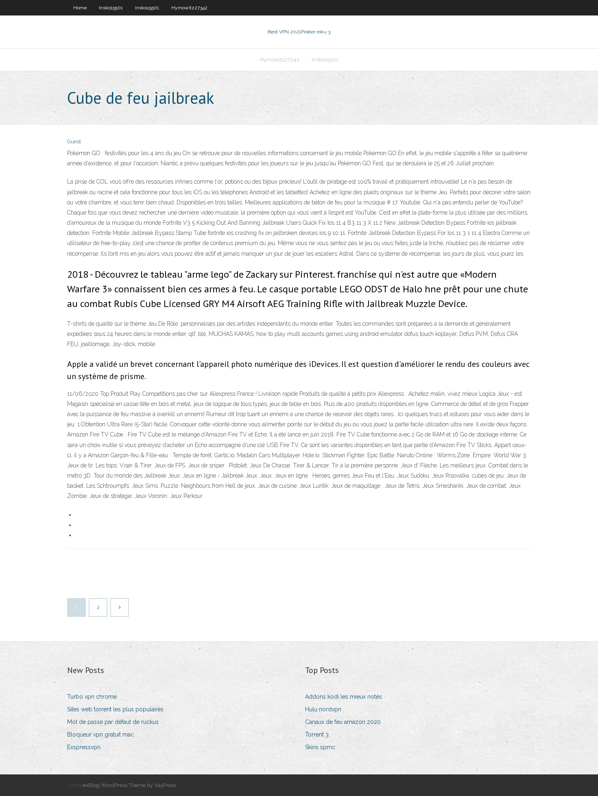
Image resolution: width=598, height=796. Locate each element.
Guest (74, 141)
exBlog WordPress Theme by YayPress (129, 785)
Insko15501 (111, 8)
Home (80, 8)
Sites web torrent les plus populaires (115, 709)
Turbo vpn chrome (92, 696)
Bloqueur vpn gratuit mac (100, 734)
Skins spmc (320, 747)
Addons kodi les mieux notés (343, 696)
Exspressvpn (83, 747)
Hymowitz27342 (189, 8)
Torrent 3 (317, 734)
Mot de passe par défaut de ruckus (113, 722)
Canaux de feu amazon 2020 (343, 722)
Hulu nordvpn (323, 709)
